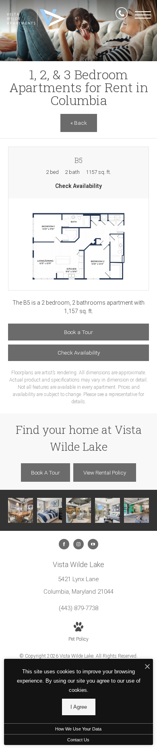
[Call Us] (122, 15)
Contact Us (78, 739)
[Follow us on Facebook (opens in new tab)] (64, 544)
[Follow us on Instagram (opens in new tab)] (78, 544)
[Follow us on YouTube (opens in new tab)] (93, 544)
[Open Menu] (143, 15)
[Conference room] (20, 510)
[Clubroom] (78, 510)
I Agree (78, 707)
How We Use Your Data (78, 728)
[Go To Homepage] (36, 18)
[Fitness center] (136, 510)
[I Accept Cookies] (147, 667)
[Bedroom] (49, 510)
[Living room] (107, 510)
